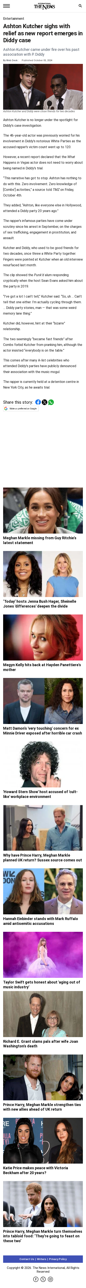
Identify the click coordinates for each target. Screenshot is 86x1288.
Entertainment (13, 19)
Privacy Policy (58, 1259)
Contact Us (26, 1259)
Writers (41, 1259)
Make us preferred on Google (23, 408)
